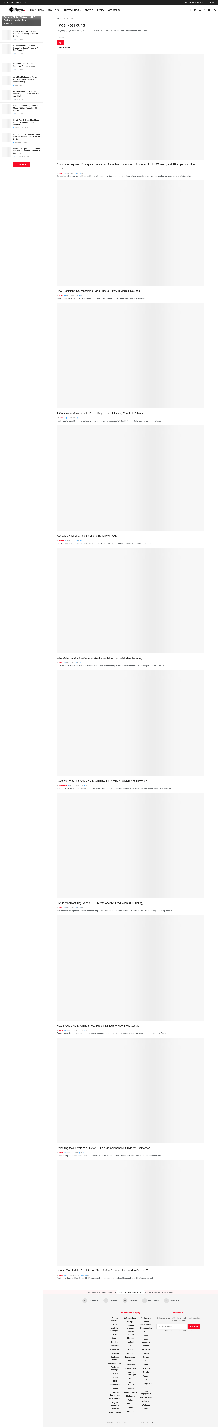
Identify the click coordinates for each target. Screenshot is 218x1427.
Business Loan (114, 1363)
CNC (115, 1381)
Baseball (115, 1342)
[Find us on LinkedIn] (200, 10)
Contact (25, 2)
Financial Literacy (130, 1326)
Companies (115, 1385)
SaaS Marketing (146, 1340)
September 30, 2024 (73, 1275)
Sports (146, 1353)
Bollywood (114, 1349)
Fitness (130, 1338)
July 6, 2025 (70, 663)
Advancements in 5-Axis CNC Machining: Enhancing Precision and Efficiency (26, 104)
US (146, 1387)
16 (88, 1275)
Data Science (114, 1398)
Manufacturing (130, 1392)
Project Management (146, 1323)
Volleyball (146, 1401)
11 (82, 173)
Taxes (145, 1361)
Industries (130, 1364)
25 (82, 295)
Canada (115, 1373)
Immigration (130, 1357)
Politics (130, 1411)
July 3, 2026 (70, 173)
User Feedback (146, 1397)
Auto (115, 1334)
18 (86, 785)
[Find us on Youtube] (209, 10)
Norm (61, 295)
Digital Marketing (115, 1403)
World (145, 1409)
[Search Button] (215, 10)
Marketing (130, 1396)
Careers (115, 1377)
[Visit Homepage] (17, 10)
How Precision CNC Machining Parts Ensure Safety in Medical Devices (25, 44)
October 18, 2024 (72, 1030)
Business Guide (115, 1358)
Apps (115, 1324)
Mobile (130, 1400)
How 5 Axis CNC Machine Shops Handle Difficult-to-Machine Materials (26, 133)
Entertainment (71, 10)
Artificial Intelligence (115, 1329)
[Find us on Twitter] (195, 10)
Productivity (146, 1318)
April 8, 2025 (74, 785)
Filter (37, 18)
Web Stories (114, 10)
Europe (130, 1321)
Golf (130, 1345)
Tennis (146, 1372)
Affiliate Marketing (115, 1319)
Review (100, 10)
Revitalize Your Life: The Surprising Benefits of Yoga (24, 75)
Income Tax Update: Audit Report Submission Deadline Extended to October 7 (26, 161)
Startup (146, 1357)
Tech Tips (146, 1368)
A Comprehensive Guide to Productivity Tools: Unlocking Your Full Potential (26, 58)
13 (82, 540)
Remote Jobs (146, 1328)
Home (33, 10)
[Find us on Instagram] (204, 10)
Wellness (146, 1405)
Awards (115, 1338)
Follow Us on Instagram (131, 1292)
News (41, 10)
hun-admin (63, 785)
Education (115, 1409)
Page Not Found (68, 18)
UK (146, 1380)
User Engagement (146, 1392)
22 (86, 1030)
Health (130, 1349)
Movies (130, 1404)
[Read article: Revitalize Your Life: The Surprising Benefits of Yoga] (130, 478)
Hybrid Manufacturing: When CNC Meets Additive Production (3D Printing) (26, 118)
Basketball (114, 1345)
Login (213, 2)
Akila (61, 173)
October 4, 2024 (72, 1153)
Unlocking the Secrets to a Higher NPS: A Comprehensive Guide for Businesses (26, 147)
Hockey (130, 1353)
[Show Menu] (4, 10)
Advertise (6, 2)
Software (146, 1349)
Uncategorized (146, 1383)
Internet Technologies (130, 1373)
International (130, 1368)
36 (82, 663)
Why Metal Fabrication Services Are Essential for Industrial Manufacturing (25, 90)
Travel (145, 1376)
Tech (57, 10)
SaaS (50, 10)
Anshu (61, 540)
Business (115, 1353)
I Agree (166, 1424)
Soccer (146, 1345)
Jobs (130, 1378)
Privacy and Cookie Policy (148, 1423)
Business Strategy (115, 1368)
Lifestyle (88, 10)
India (130, 1361)
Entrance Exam (130, 1318)
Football (130, 1342)
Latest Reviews (130, 1383)
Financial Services (130, 1333)
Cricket (115, 1388)
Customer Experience (115, 1393)
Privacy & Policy (15, 2)
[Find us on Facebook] (190, 10)
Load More (21, 175)
